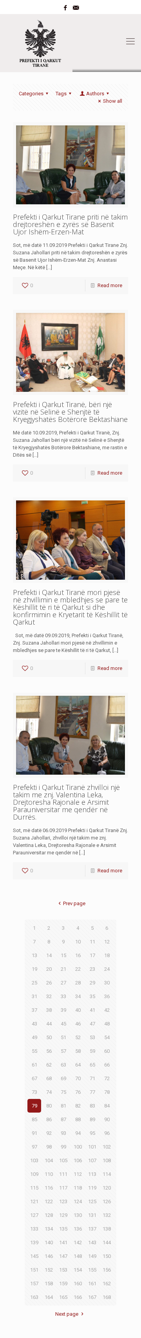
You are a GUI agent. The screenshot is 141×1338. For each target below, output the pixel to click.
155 (92, 1270)
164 (49, 1297)
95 (92, 1133)
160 (78, 1283)
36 (107, 996)
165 (63, 1297)
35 (92, 996)
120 (107, 1188)
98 (49, 1147)
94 (78, 1133)
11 (92, 942)
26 (49, 983)
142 (78, 1242)
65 (92, 1065)
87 (63, 1119)
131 (92, 1215)
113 (92, 1174)
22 (78, 969)
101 (92, 1147)
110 (49, 1174)
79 (34, 1106)
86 (49, 1119)
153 (63, 1270)
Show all (112, 101)
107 (92, 1160)
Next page (66, 1314)
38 (49, 1010)
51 (63, 1037)
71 (92, 1078)
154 (78, 1270)
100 (78, 1147)
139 (34, 1242)
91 (34, 1133)
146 (49, 1256)
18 (107, 955)
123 (63, 1201)
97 (34, 1147)
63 (63, 1065)
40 (78, 1010)
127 (34, 1215)
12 (107, 942)
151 (34, 1270)
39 (63, 1010)
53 (92, 1037)
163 (34, 1297)
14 (49, 955)
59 (92, 1051)
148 (78, 1256)
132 (107, 1215)
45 (63, 1024)
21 (63, 969)
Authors (95, 93)
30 (107, 983)
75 (63, 1092)
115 (34, 1188)
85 (34, 1119)
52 (78, 1037)
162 (107, 1283)
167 (92, 1297)
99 (63, 1147)
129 (63, 1215)
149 (92, 1256)
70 (78, 1078)
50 (49, 1037)
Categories (31, 93)
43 (34, 1024)
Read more (110, 285)
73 (34, 1092)
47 (92, 1024)
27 (63, 983)
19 (34, 969)
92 (49, 1133)
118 (78, 1188)
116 (49, 1188)
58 (78, 1051)
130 (78, 1215)
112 (78, 1174)
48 (107, 1024)
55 (34, 1051)
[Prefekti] (70, 41)
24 (107, 969)
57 (63, 1051)
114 (107, 1174)
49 (34, 1037)
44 (49, 1024)
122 (49, 1201)
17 (92, 955)
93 (63, 1133)
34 (78, 996)
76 (78, 1092)
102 (107, 1147)
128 (49, 1215)
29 (92, 983)
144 (107, 1242)
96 (107, 1133)
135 (63, 1229)
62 (49, 1065)
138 (107, 1229)
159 (63, 1283)
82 (78, 1106)
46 (78, 1024)
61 (34, 1065)
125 (92, 1201)
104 (49, 1160)
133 (34, 1229)
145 (34, 1256)
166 (78, 1297)
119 (92, 1188)
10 (78, 942)
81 (63, 1106)
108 (107, 1160)
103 (34, 1160)
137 (92, 1229)
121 (34, 1201)
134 (49, 1229)
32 (49, 996)
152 (49, 1270)
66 (107, 1065)
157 (34, 1283)
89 (92, 1119)
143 (92, 1242)
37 (34, 1010)
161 (92, 1283)
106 (78, 1160)
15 (63, 955)
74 (49, 1092)
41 (92, 1010)
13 (34, 955)
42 (107, 1010)
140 (49, 1242)
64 (78, 1065)
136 (78, 1229)
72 (107, 1078)
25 (34, 983)
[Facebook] (65, 7)
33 (63, 996)
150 (107, 1256)
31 (34, 996)
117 (63, 1188)
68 (49, 1078)
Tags (61, 93)
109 (34, 1174)
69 (63, 1078)
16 (78, 955)
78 (107, 1092)
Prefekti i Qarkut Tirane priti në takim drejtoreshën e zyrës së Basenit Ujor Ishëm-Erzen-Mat (70, 224)
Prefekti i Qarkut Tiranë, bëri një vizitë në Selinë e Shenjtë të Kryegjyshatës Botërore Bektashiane (70, 412)
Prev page (74, 903)
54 (107, 1037)
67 (34, 1078)
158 (49, 1283)
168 (107, 1297)
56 (49, 1051)
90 (107, 1119)
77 (92, 1092)
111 (63, 1174)
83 (92, 1106)
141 (63, 1242)
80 (49, 1106)
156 (107, 1270)
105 (63, 1160)
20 (49, 969)
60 (107, 1051)
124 (78, 1201)
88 (78, 1119)
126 (107, 1201)
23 (92, 969)
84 (107, 1106)
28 (78, 983)
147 (63, 1256)
